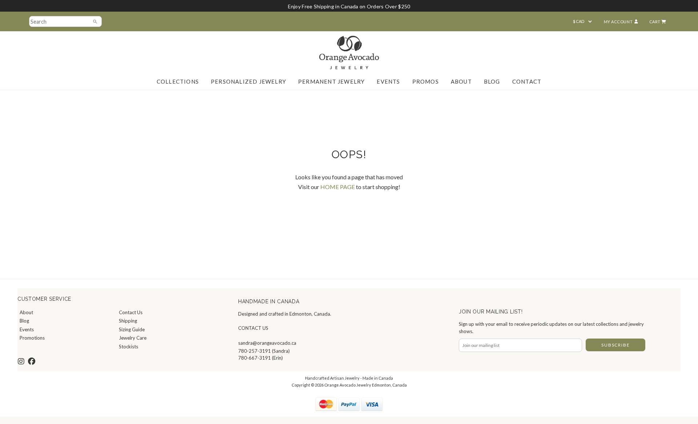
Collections (178, 81)
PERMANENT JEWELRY (331, 81)
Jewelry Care (133, 338)
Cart (655, 21)
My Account (618, 21)
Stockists (128, 346)
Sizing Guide (132, 329)
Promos (425, 81)
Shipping (128, 321)
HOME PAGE (337, 186)
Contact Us (131, 312)
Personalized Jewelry (248, 81)
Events (388, 81)
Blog (492, 81)
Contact (526, 81)
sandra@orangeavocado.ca (267, 343)
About (461, 81)
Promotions (32, 338)
